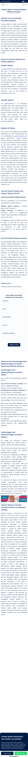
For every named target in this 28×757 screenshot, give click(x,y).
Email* (4, 309)
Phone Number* (7, 317)
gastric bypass (19, 136)
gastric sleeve (8, 69)
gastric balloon (9, 103)
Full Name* (6, 301)
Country (5, 325)
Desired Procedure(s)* (9, 333)
